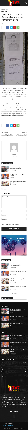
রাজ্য (5, 11)
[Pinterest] (14, 27)
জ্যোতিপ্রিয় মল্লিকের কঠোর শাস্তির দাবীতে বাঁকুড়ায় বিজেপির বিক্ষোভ (7, 136)
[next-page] (5, 188)
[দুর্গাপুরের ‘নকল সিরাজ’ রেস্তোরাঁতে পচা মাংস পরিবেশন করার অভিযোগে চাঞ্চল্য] (5, 169)
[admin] (2, 24)
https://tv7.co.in (14, 156)
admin (6, 24)
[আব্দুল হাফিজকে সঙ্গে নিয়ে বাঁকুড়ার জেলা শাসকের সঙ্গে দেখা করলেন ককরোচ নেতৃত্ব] (5, 288)
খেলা (2, 185)
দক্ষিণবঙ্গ (6, 8)
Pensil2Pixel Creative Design (7, 425)
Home (2, 8)
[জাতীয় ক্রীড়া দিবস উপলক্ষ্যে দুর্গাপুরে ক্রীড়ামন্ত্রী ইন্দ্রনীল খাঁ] (5, 183)
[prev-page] (2, 188)
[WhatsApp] (18, 27)
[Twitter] (11, 27)
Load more (13, 293)
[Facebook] (7, 27)
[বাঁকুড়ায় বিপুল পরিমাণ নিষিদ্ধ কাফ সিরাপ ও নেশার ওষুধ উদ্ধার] (5, 176)
